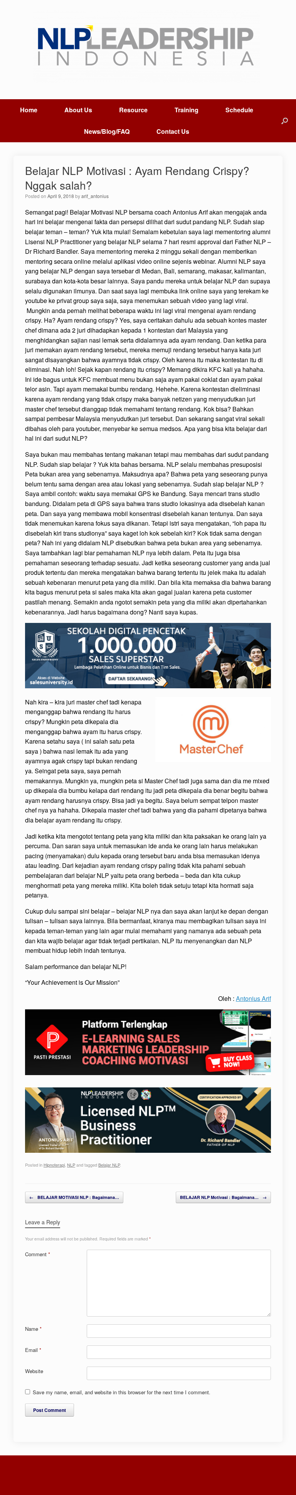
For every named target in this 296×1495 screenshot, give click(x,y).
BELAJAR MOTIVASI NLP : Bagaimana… (74, 1197)
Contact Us (172, 131)
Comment (37, 1254)
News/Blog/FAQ (107, 131)
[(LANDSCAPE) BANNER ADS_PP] (148, 1072)
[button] (284, 120)
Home (28, 109)
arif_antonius (95, 196)
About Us (78, 109)
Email (33, 1349)
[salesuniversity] (148, 685)
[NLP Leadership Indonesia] (148, 46)
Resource (133, 109)
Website (34, 1371)
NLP (71, 1165)
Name (33, 1328)
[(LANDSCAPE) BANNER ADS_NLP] (148, 1150)
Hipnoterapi (54, 1165)
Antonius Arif (253, 998)
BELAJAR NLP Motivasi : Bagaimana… (223, 1197)
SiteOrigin (143, 1480)
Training (186, 109)
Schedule (239, 109)
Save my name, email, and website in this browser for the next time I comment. (121, 1392)
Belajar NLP (109, 1165)
